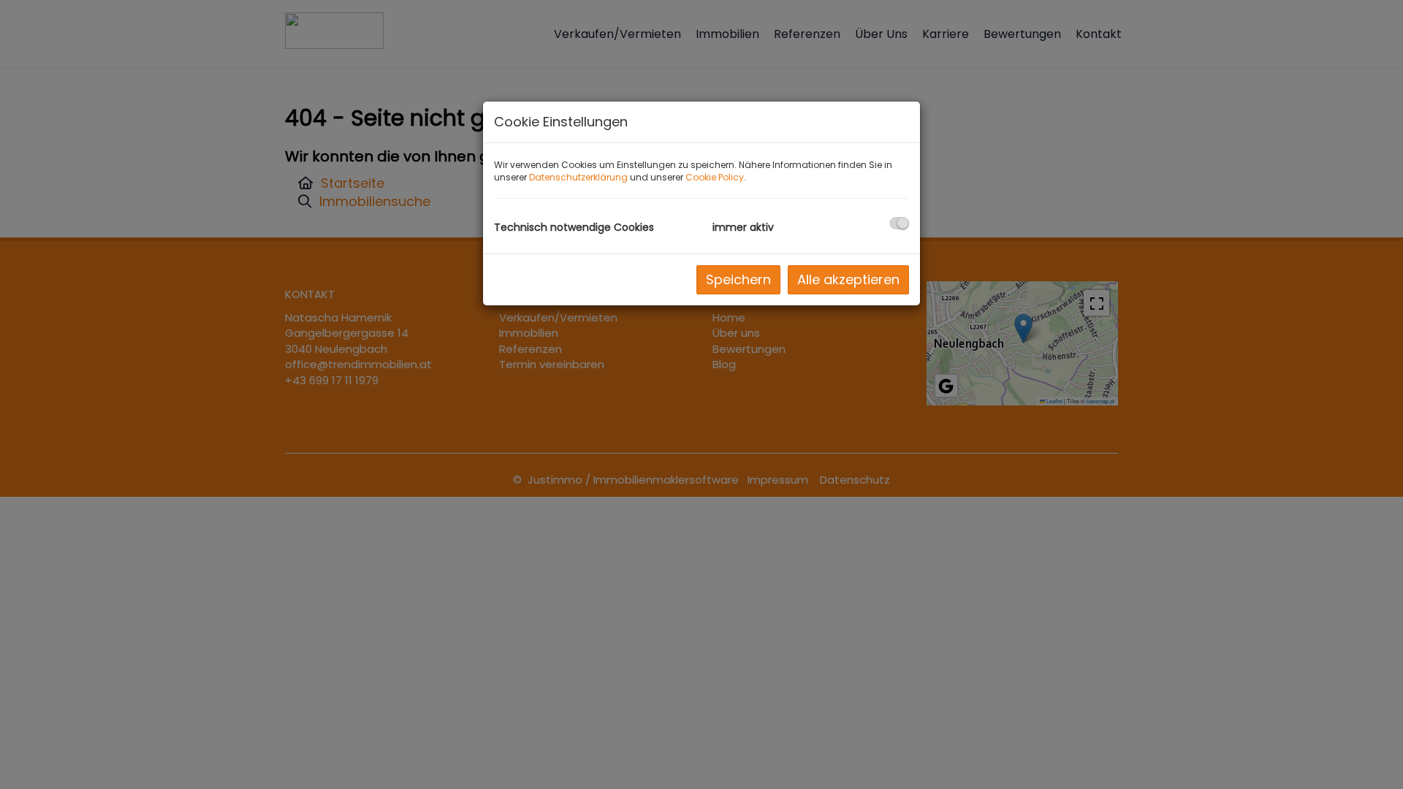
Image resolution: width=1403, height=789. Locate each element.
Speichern (738, 279)
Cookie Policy (714, 177)
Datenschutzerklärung (578, 177)
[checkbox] (899, 223)
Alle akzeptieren (848, 279)
